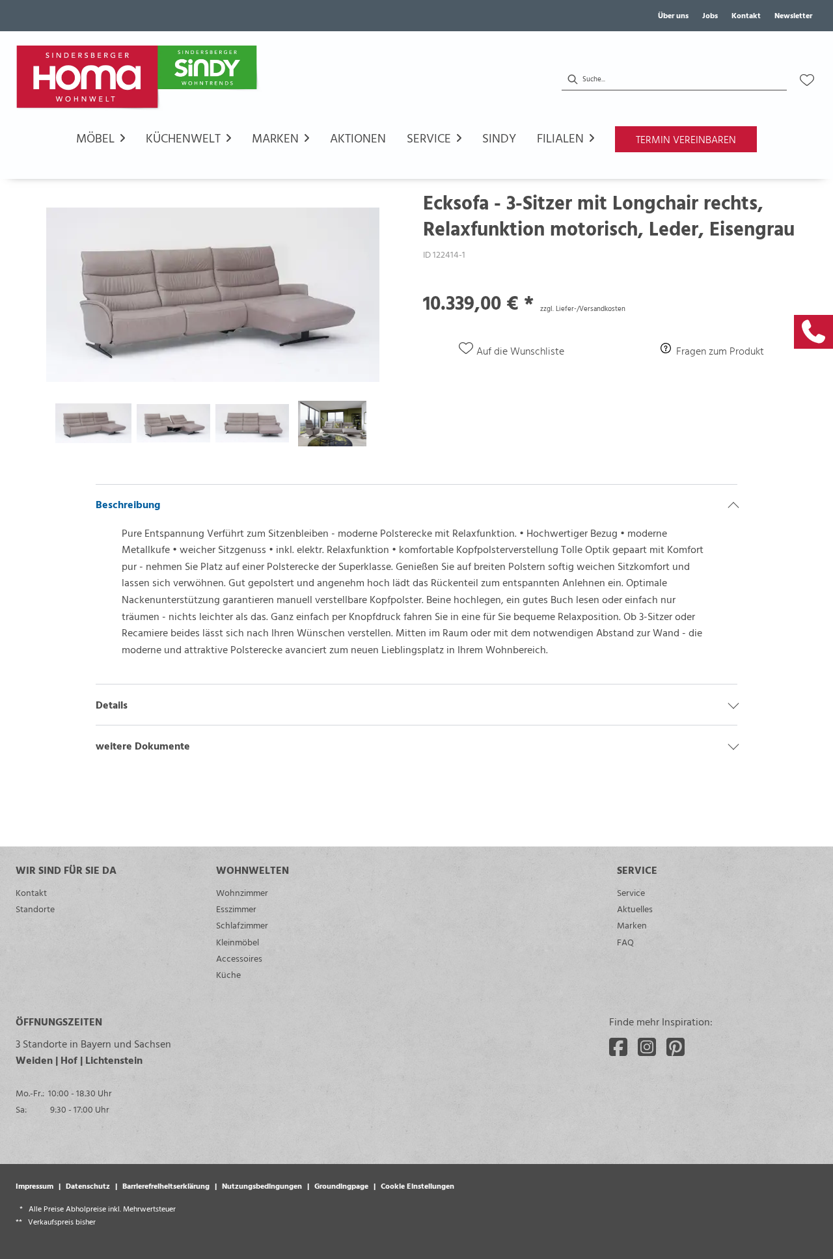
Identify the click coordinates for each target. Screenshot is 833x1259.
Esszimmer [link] (236, 908)
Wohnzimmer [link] (242, 892)
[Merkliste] (807, 80)
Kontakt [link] (746, 15)
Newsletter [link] (793, 15)
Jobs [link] (710, 15)
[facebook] (618, 1047)
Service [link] (631, 892)
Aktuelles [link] (635, 908)
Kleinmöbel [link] (237, 942)
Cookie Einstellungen (417, 1185)
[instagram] (647, 1047)
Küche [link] (228, 974)
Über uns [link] (673, 15)
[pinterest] (675, 1047)
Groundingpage (341, 1185)
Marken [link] (632, 925)
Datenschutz (88, 1185)
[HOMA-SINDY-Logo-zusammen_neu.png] (139, 80)
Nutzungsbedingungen (262, 1185)
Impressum (34, 1185)
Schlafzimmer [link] (242, 925)
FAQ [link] (625, 942)
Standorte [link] (35, 908)
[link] (813, 332)
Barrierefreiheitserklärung (166, 1185)
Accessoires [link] (239, 958)
